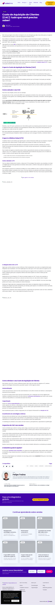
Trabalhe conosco (24, 587)
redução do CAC (44, 410)
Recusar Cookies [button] (7, 600)
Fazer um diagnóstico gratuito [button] (40, 499)
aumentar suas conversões (15, 450)
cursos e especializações (14, 403)
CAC (27, 465)
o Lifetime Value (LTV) (41, 62)
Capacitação (34, 587)
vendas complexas (48, 465)
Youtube (45, 589)
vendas (36, 465)
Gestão (4, 11)
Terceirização (34, 585)
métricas (31, 465)
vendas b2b (41, 465)
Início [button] (19, 2)
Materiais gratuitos (47, 587)
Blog (44, 585)
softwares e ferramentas (34, 396)
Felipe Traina (8, 25)
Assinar (49, 571)
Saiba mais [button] (16, 597)
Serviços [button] (24, 2)
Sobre (21, 585)
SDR (14, 44)
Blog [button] (41, 2)
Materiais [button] (36, 2)
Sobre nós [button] (30, 3)
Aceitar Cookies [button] (15, 600)
